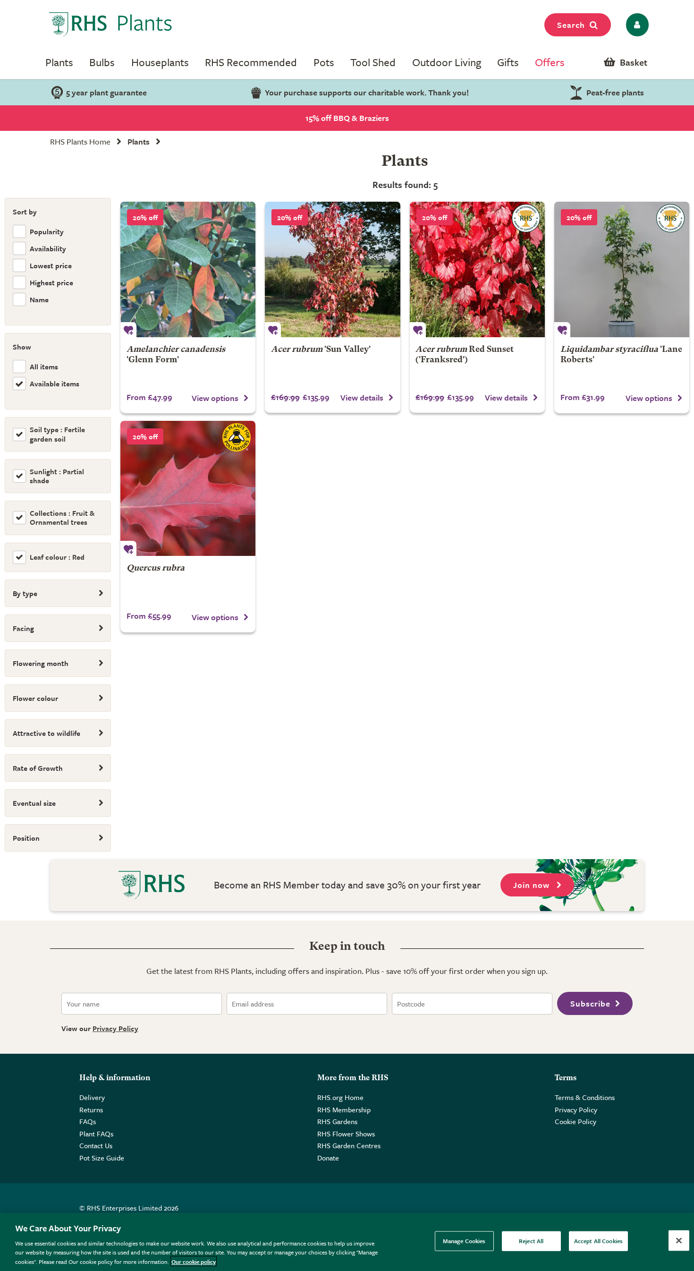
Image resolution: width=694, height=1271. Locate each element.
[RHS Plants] (110, 24)
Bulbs (102, 62)
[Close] (679, 1240)
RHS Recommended (251, 62)
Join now (532, 885)
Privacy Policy (115, 1028)
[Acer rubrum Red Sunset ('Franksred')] (477, 269)
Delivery (92, 1097)
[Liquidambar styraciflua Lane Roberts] (621, 269)
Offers (550, 62)
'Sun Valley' (321, 350)
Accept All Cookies (598, 1241)
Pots (323, 62)
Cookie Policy (575, 1121)
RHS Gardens (337, 1121)
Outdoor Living (446, 62)
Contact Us (95, 1145)
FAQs (87, 1121)
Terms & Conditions (585, 1097)
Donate (328, 1157)
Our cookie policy (193, 1261)
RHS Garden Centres (349, 1145)
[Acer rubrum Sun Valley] (332, 269)
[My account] (635, 24)
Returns (91, 1109)
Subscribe (590, 1003)
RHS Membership (344, 1109)
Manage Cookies (464, 1241)
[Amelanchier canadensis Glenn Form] (187, 269)
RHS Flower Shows (346, 1133)
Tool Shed (373, 62)
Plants (59, 62)
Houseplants (160, 62)
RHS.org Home (340, 1097)
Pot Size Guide (101, 1157)
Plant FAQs (96, 1133)
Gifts (508, 62)
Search (571, 25)
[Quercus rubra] (187, 488)
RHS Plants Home (80, 141)
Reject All (531, 1241)
